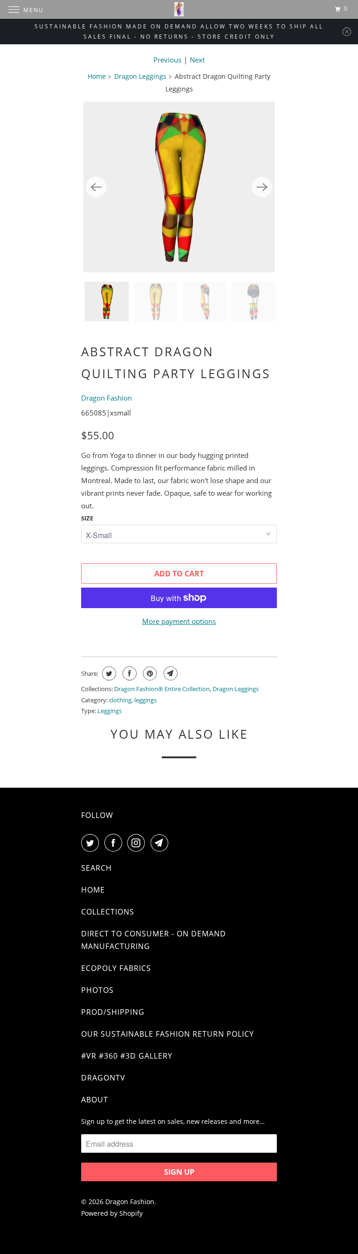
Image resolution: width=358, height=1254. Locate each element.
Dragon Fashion (106, 397)
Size (87, 518)
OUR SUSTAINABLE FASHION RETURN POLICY (167, 1034)
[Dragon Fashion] (179, 9)
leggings (145, 700)
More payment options (179, 621)
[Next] (262, 187)
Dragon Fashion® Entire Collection (162, 689)
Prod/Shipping (113, 1012)
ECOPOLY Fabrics (116, 968)
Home (97, 76)
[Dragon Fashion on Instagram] (138, 843)
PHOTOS (97, 990)
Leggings (109, 711)
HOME (93, 890)
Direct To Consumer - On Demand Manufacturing (153, 939)
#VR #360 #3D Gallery (126, 1056)
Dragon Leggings (140, 76)
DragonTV (103, 1078)
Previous (167, 59)
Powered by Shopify (112, 1213)
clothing (120, 700)
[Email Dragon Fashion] (161, 843)
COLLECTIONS (107, 912)
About (94, 1100)
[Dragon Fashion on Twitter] (92, 843)
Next (197, 59)
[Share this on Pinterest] (149, 673)
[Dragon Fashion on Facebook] (115, 843)
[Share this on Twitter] (108, 673)
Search (96, 868)
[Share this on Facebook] (128, 673)
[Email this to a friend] (169, 673)
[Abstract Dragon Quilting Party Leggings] (179, 187)
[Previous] (96, 187)
